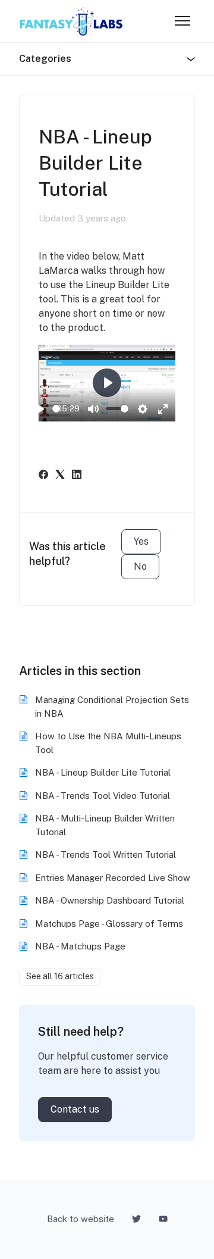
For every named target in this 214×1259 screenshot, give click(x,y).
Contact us (75, 1109)
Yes (141, 541)
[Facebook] (43, 476)
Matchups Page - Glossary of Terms (109, 924)
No (140, 566)
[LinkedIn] (76, 476)
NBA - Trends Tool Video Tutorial (102, 796)
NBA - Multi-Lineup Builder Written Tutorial (105, 825)
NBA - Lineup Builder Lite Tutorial (103, 772)
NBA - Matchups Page (80, 946)
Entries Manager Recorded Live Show (112, 878)
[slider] (56, 408)
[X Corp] (60, 476)
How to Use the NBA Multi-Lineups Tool (108, 743)
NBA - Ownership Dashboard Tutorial (109, 900)
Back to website (80, 1219)
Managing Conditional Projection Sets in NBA (112, 706)
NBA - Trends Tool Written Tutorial (105, 854)
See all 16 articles (60, 976)
